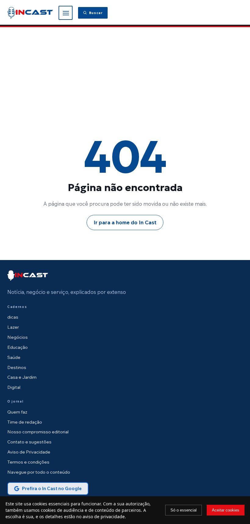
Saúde (13, 357)
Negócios (17, 337)
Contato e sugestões (29, 442)
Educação (17, 347)
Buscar (96, 13)
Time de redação (24, 422)
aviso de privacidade (104, 516)
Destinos (16, 367)
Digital (13, 387)
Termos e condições (28, 462)
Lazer (13, 327)
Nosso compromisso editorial (38, 432)
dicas (12, 317)
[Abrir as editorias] (66, 13)
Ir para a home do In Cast (125, 222)
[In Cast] (27, 275)
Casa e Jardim (22, 377)
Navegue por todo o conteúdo (38, 472)
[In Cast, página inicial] (30, 13)
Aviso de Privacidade (28, 452)
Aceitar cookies (225, 510)
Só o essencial (183, 510)
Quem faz (17, 412)
